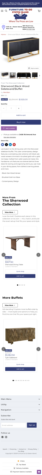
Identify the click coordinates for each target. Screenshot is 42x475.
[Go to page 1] (17, 285)
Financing (13, 449)
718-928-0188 (30, 29)
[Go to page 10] (28, 380)
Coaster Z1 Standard (11, 266)
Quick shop (20, 271)
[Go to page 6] (21, 380)
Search (5, 449)
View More (9, 212)
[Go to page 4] (18, 380)
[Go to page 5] (20, 380)
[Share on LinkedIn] (10, 144)
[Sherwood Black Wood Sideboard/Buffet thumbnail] (5, 75)
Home (3, 34)
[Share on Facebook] (2, 144)
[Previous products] (4, 255)
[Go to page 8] (25, 380)
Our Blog (21, 451)
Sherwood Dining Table (14, 265)
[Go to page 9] (27, 380)
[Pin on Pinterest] (14, 144)
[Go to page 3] (16, 380)
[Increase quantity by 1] (18, 108)
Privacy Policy (32, 449)
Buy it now (21, 122)
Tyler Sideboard (11, 358)
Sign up (32, 425)
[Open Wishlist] (39, 472)
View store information (10, 137)
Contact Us (22, 449)
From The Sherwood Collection (12, 83)
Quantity (4, 104)
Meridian (6, 92)
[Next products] (38, 255)
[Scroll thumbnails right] (39, 75)
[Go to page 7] (23, 380)
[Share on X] (6, 144)
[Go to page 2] (14, 380)
